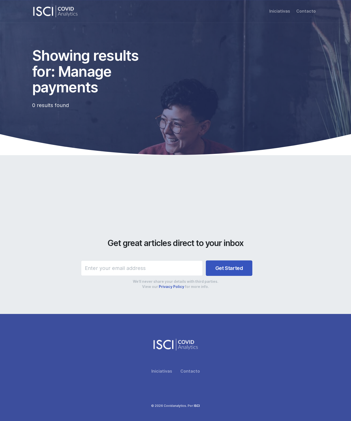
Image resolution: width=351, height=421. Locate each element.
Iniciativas (279, 11)
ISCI (197, 406)
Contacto (306, 11)
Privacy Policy (171, 287)
